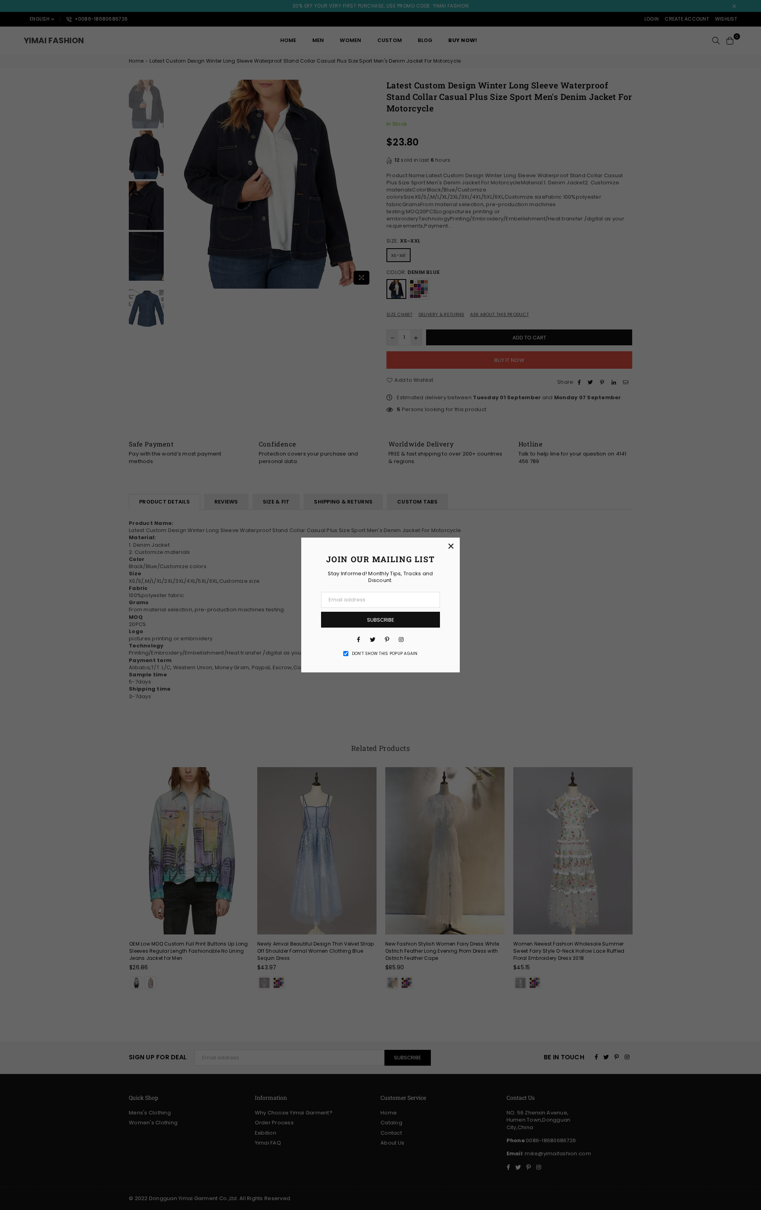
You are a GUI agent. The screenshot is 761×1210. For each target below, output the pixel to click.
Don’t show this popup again (385, 654)
